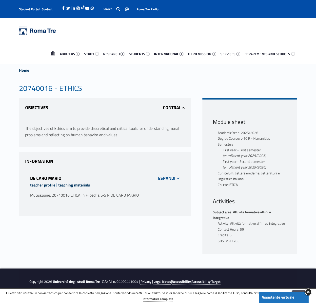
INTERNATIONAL (166, 53)
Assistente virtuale (278, 297)
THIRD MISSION (199, 53)
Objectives (36, 107)
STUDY (89, 53)
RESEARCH (111, 53)
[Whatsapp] (92, 7)
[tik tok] (83, 6)
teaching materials (74, 185)
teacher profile (42, 185)
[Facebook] (63, 7)
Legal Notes (162, 281)
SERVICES (228, 53)
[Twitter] (68, 7)
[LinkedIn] (73, 7)
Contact (47, 9)
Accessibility (181, 281)
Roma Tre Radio (147, 9)
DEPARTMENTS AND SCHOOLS (267, 53)
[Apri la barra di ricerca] (115, 9)
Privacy (145, 281)
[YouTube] (87, 7)
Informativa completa (158, 298)
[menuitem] (53, 54)
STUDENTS (137, 53)
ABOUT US (67, 53)
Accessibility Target (206, 281)
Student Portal (29, 9)
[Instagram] (78, 7)
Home (53, 54)
